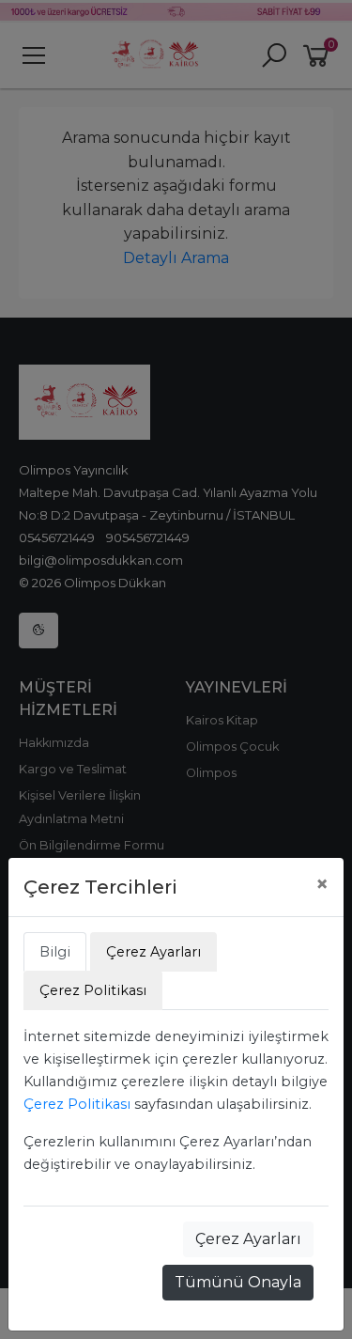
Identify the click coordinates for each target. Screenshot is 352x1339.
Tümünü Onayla (238, 1282)
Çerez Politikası (76, 1104)
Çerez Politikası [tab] (92, 990)
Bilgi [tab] (54, 951)
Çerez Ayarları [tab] (153, 951)
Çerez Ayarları (248, 1239)
